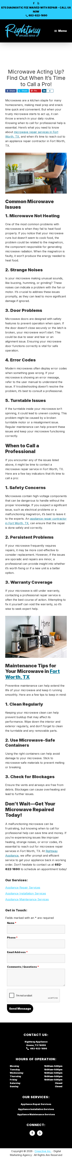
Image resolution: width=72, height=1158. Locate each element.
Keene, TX (32, 1045)
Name (11, 922)
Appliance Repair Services (22, 887)
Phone (12, 937)
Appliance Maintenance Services (27, 899)
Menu (62, 31)
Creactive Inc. (43, 1151)
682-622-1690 (37, 15)
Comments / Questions (23, 966)
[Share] (44, 91)
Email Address (17, 952)
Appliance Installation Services (25, 893)
